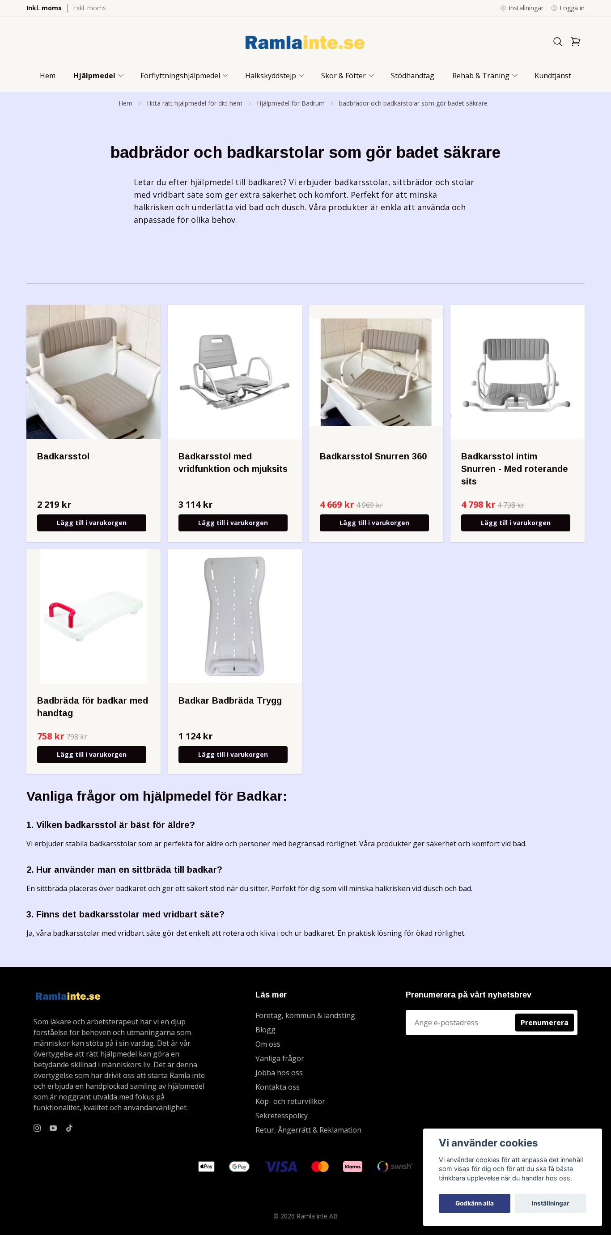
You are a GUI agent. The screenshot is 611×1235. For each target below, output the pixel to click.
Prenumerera (545, 1022)
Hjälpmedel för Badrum (291, 103)
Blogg (265, 1030)
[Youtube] (53, 1128)
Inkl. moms (44, 8)
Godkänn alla (474, 1203)
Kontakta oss (277, 1087)
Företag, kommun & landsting (305, 1015)
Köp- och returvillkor (290, 1101)
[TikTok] (69, 1128)
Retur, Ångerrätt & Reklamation (308, 1130)
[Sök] (558, 42)
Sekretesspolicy (281, 1115)
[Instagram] (37, 1128)
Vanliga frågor (279, 1058)
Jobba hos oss (279, 1073)
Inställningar (550, 1203)
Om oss (267, 1044)
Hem (125, 103)
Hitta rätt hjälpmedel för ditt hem (194, 103)
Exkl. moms (89, 8)
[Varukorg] (576, 42)
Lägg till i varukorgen (92, 522)
